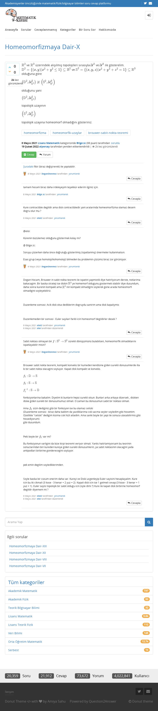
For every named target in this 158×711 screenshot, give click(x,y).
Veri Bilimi (15, 633)
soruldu (115, 143)
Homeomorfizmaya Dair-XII (27, 553)
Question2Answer (102, 701)
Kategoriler (68, 30)
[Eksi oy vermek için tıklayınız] (9, 71)
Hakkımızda (107, 30)
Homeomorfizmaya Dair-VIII (28, 559)
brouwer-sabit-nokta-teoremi (108, 133)
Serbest (13, 650)
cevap (30, 154)
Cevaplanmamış (45, 30)
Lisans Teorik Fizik (20, 625)
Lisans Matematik (49, 143)
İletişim (9, 692)
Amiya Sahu (57, 701)
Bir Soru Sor (87, 30)
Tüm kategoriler (26, 582)
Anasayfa (11, 30)
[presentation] (24, 65)
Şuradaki (28, 166)
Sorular (26, 30)
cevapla (136, 178)
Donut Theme (15, 701)
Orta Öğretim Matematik (25, 642)
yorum (47, 154)
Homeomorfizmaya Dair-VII (27, 566)
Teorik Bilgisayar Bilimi (24, 608)
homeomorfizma (35, 133)
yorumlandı (74, 173)
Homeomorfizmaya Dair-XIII (28, 546)
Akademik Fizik (18, 599)
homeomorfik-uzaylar (67, 133)
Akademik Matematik (22, 591)
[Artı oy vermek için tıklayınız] (9, 67)
